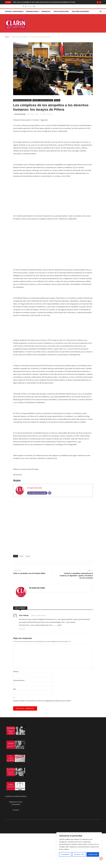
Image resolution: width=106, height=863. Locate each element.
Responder (22, 629)
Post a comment (47, 114)
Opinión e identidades (14, 11)
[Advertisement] (53, 194)
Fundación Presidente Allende (15, 796)
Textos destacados (61, 11)
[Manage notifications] (101, 858)
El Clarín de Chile (20, 114)
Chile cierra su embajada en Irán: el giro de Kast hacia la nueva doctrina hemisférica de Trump (34, 2)
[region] (79, 845)
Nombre (16, 671)
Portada (57, 100)
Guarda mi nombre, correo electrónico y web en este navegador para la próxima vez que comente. (42, 701)
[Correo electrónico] (49, 493)
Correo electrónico (19, 680)
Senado (28, 556)
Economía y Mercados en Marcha (42, 100)
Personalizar (65, 854)
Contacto (16, 810)
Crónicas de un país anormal (41, 37)
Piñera (21, 556)
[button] (98, 2)
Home (7, 37)
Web (14, 689)
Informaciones (32, 11)
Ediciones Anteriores (80, 11)
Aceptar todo (92, 854)
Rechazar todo (79, 854)
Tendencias (45, 11)
